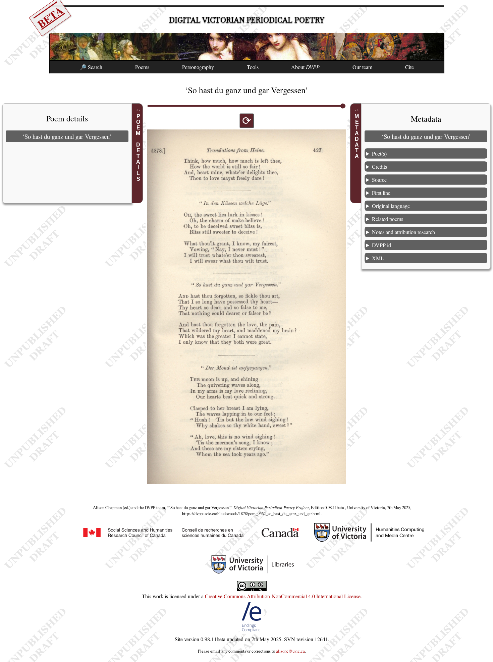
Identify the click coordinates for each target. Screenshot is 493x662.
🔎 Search (91, 66)
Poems (142, 66)
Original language (391, 205)
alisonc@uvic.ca (290, 651)
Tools (253, 66)
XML (378, 258)
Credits (379, 166)
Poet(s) (379, 153)
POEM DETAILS (138, 147)
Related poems (387, 218)
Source (379, 179)
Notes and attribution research (403, 231)
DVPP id (381, 245)
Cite (409, 66)
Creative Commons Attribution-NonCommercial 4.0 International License (283, 596)
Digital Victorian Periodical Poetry (246, 19)
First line (381, 192)
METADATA (357, 136)
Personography (198, 66)
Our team (362, 66)
